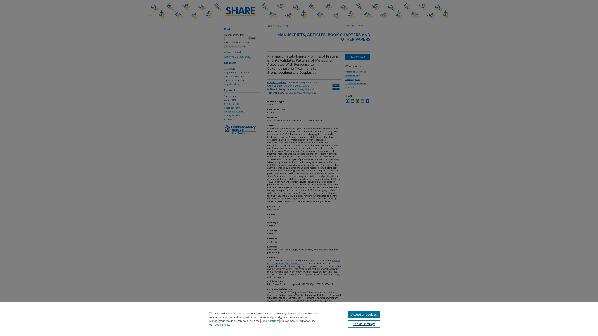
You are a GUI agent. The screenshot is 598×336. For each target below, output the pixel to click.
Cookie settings (270, 321)
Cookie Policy (222, 324)
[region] (299, 319)
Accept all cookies (364, 314)
